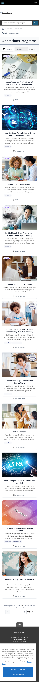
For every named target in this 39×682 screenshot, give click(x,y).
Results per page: (9, 606)
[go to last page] (24, 612)
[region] (18, 662)
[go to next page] (20, 612)
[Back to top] (19, 634)
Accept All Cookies (18, 669)
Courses (9, 29)
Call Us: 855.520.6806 (10, 33)
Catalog (9, 49)
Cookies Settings (18, 674)
